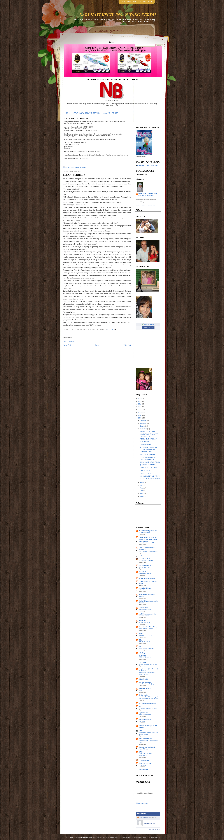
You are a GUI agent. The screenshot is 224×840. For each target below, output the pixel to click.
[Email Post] (114, 329)
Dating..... (141, 690)
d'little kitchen (143, 607)
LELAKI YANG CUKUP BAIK (149, 468)
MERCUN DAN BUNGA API (148, 439)
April (141, 493)
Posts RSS (136, 1)
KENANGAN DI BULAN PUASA (150, 462)
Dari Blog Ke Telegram (145, 573)
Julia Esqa (142, 653)
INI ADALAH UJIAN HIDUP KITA (150, 479)
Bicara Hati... (143, 572)
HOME (67, 113)
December (143, 420)
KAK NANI (142, 656)
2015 (140, 398)
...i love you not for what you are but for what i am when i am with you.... (148, 539)
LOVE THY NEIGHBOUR (147, 454)
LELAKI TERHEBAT (75, 174)
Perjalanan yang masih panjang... (148, 708)
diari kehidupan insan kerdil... (148, 601)
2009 (140, 415)
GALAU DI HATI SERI (110, 113)
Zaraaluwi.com (143, 770)
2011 (140, 409)
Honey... (141, 633)
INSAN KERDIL (144, 442)
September (143, 429)
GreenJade (142, 620)
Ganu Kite (141, 596)
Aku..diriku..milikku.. (145, 565)
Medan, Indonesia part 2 (145, 714)
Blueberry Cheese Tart (145, 609)
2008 (140, 418)
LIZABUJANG (143, 679)
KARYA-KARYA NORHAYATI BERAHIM (86, 113)
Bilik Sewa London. (144, 615)
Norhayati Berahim (145, 817)
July (141, 485)
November (143, 423)
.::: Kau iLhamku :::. (145, 556)
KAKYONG (142, 662)
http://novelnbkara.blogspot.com (147, 165)
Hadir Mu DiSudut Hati (145, 657)
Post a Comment (68, 342)
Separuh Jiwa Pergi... (145, 622)
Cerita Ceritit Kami (145, 588)
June (141, 488)
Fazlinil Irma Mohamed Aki (147, 614)
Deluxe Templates (127, 837)
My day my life (143, 695)
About (129, 1)
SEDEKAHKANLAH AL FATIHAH (150, 476)
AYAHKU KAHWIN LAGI (147, 431)
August (142, 482)
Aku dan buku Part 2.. (145, 567)
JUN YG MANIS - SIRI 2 (145, 641)
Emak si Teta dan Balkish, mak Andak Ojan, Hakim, (148, 194)
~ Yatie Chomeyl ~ (144, 760)
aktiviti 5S (141, 603)
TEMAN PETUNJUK (145, 739)
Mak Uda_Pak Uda (145, 682)
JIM (140, 646)
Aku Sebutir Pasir (144, 559)
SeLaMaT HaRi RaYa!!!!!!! (146, 560)
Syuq (140, 731)
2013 (140, 404)
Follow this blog (148, 327)
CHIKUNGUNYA (145, 470)
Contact (144, 1)
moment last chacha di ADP (146, 543)
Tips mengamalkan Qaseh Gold (148, 664)
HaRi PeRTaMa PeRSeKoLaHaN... (148, 551)
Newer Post (67, 345)
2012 (140, 407)
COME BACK (142, 765)
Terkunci (141, 590)
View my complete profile (145, 205)
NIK (140, 706)
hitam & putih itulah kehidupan (149, 627)
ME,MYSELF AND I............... (147, 688)
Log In (150, 1)
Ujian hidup (142, 721)
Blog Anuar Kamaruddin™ (147, 578)
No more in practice (144, 532)
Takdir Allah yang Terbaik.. (146, 628)
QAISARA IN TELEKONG (147, 465)
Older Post (127, 345)
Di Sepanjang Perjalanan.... (147, 594)
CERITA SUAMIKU (145, 444)
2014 (140, 401)
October (142, 426)
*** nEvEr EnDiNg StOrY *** (148, 531)
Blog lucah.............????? (145, 635)
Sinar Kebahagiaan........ (146, 719)
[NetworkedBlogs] (148, 324)
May (141, 491)
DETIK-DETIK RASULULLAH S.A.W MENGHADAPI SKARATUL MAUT (149, 449)
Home (123, 1)
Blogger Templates (106, 837)
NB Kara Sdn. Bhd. (149, 823)
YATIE (140, 752)
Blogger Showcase (154, 837)
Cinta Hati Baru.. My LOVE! (146, 648)
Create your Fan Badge (154, 829)
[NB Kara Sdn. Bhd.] (140, 825)
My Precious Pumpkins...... (147, 703)
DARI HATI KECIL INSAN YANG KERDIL (118, 15)
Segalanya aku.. (144, 713)
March (142, 496)
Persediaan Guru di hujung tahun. (148, 684)
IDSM (140, 640)
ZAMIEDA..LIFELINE (145, 763)
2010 (140, 412)
